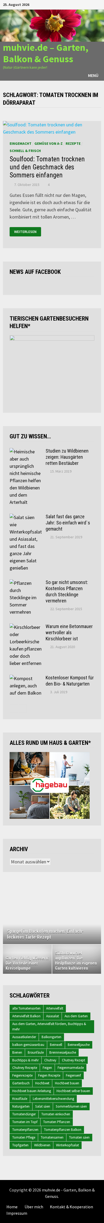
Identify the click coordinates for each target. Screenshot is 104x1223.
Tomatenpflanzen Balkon (62, 1129)
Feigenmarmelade (71, 1067)
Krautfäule (19, 1098)
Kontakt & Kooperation (71, 1206)
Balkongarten (51, 1037)
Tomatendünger (24, 1114)
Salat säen (42, 1106)
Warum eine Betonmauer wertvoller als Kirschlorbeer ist (69, 632)
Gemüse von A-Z (48, 143)
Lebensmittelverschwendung (53, 1098)
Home (12, 1206)
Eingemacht (20, 143)
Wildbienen (42, 1145)
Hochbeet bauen (67, 1083)
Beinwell (56, 1044)
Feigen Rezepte (49, 1075)
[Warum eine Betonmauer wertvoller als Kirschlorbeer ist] (26, 627)
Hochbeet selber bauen (73, 1091)
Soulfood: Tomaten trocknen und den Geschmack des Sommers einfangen (47, 167)
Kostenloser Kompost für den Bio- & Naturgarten (70, 681)
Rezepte (73, 143)
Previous (9, 914)
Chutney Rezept (73, 1060)
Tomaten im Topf (25, 1122)
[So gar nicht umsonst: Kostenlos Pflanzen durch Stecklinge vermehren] (26, 583)
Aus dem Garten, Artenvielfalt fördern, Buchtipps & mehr (49, 1026)
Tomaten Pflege (23, 1137)
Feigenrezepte (22, 1075)
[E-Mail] (98, 4)
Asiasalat (52, 1016)
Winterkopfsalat (67, 1145)
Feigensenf (73, 1075)
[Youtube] (78, 4)
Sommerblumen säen (71, 1106)
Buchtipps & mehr (25, 1060)
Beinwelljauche (79, 1044)
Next (94, 914)
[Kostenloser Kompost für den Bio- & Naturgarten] (26, 678)
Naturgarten (21, 1106)
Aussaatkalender (24, 1037)
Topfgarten (20, 1145)
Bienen (17, 1052)
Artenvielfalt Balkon (26, 1016)
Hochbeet (42, 1083)
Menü (93, 75)
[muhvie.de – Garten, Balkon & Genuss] (52, 25)
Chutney (50, 1060)
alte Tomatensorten (26, 1008)
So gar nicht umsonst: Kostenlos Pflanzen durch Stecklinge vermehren (67, 591)
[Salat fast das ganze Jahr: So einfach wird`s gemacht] (26, 517)
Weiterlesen (25, 231)
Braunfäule (36, 1052)
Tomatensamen (52, 1137)
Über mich (34, 1206)
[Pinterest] (92, 4)
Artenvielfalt (54, 1008)
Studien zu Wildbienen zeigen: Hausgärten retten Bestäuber (67, 457)
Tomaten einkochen (55, 1114)
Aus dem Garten (76, 1016)
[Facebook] (72, 4)
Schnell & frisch (25, 150)
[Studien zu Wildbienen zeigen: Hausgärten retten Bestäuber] (26, 452)
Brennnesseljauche (62, 1052)
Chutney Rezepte (24, 1067)
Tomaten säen (79, 1137)
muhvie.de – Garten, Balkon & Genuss (46, 53)
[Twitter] (85, 4)
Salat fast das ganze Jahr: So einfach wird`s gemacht (68, 523)
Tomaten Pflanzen (56, 1122)
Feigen (47, 1067)
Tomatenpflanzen (25, 1129)
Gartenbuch (21, 1083)
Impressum (16, 1213)
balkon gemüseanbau (28, 1044)
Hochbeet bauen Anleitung (31, 1091)
